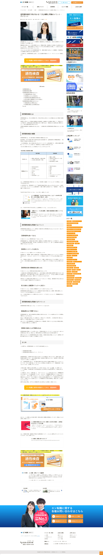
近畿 (69, 271)
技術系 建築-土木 (71, 239)
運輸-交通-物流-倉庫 (72, 265)
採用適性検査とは (27, 89)
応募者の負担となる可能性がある (32, 104)
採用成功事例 (77, 281)
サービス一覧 (25, 6)
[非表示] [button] (43, 86)
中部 (79, 269)
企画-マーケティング (77, 221)
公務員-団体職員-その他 (72, 247)
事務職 (70, 225)
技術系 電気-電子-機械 (72, 237)
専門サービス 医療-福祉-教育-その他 (74, 229)
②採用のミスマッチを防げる (31, 95)
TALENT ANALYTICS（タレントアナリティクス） (48, 185)
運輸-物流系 (70, 245)
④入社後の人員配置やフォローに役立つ (33, 99)
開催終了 (75, 283)
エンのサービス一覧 (57, 541)
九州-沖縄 (70, 273)
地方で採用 (78, 279)
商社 (69, 255)
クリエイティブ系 (71, 233)
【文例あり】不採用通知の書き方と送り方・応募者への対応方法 (77, 140)
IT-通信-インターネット (72, 249)
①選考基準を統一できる (30, 94)
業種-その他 (70, 267)
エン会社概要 (55, 543)
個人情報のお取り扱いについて (65, 543)
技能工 (77, 243)
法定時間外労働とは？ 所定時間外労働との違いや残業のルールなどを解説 (77, 169)
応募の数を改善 (77, 273)
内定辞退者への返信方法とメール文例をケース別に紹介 (77, 148)
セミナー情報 (65, 6)
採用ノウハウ (40, 6)
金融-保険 (70, 261)
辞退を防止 (79, 277)
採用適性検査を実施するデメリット (30, 101)
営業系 (70, 221)
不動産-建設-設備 (71, 263)
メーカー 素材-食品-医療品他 (73, 253)
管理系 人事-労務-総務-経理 (73, 223)
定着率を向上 (71, 279)
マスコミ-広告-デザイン (72, 259)
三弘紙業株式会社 (70, 128)
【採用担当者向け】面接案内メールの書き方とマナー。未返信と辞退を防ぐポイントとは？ (77, 162)
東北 (69, 269)
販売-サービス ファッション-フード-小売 (75, 227)
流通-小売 (70, 257)
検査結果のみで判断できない (31, 102)
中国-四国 (74, 271)
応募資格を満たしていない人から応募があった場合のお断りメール (77, 154)
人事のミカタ (64, 541)
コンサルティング (78, 261)
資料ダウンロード (77, 2)
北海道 (77, 267)
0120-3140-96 (52, 2)
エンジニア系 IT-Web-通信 (73, 235)
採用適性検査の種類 (27, 90)
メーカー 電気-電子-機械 (72, 251)
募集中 (70, 283)
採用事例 (52, 6)
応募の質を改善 (71, 275)
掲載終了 (70, 285)
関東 (74, 269)
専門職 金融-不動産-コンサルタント (74, 231)
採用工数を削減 (71, 277)
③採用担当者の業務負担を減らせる (32, 97)
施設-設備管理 (71, 243)
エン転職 (52, 367)
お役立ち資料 (78, 6)
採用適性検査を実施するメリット (30, 92)
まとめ (24, 106)
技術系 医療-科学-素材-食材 (73, 241)
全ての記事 (30, 10)
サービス (74, 255)
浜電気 (68, 109)
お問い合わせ (65, 2)
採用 (35, 10)
